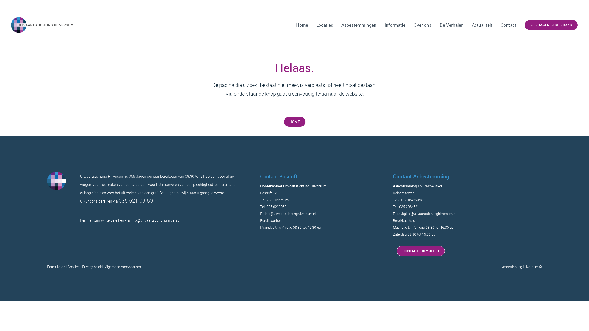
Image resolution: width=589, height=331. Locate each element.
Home (302, 25)
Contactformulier (420, 251)
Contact (508, 25)
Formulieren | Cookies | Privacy (70, 266)
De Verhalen (452, 25)
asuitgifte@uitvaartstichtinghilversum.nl (426, 213)
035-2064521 (409, 206)
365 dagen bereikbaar (551, 25)
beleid (98, 266)
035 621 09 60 (136, 200)
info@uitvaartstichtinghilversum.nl (159, 220)
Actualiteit (482, 25)
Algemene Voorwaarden (123, 266)
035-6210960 (276, 206)
